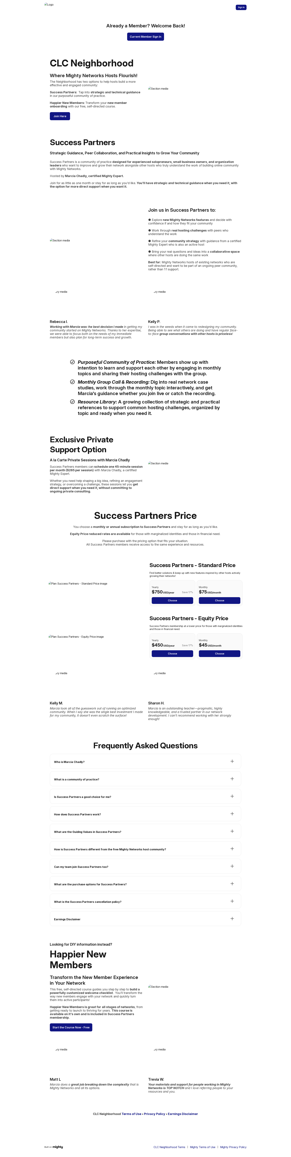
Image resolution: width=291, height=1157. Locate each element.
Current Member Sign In (145, 36)
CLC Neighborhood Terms (169, 1147)
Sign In (241, 7)
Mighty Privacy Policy (233, 1147)
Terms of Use (131, 1114)
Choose (172, 600)
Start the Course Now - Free (71, 1027)
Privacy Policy (154, 1114)
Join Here (60, 116)
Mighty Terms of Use (202, 1147)
